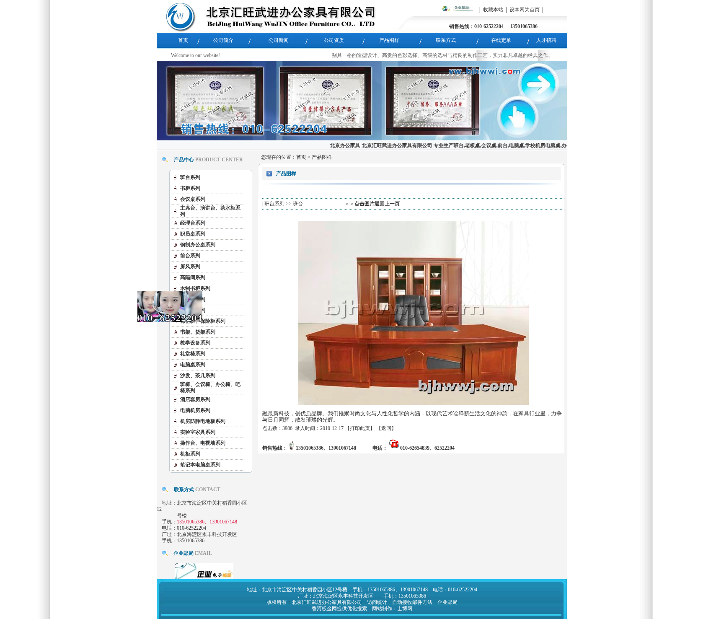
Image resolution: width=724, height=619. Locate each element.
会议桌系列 (192, 199)
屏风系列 (190, 266)
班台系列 (190, 177)
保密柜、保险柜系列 (202, 321)
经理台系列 (192, 223)
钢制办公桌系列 (197, 245)
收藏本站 (493, 10)
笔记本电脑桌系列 (200, 465)
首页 (301, 157)
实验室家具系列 (197, 432)
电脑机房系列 (195, 410)
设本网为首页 (524, 10)
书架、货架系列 (197, 332)
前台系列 (190, 256)
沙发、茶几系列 (197, 375)
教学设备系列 (195, 343)
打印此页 (360, 428)
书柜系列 (190, 188)
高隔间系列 (192, 277)
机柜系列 (190, 454)
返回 (386, 428)
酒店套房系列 (195, 399)
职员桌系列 (192, 234)
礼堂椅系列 (192, 354)
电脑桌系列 (192, 365)
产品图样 (322, 157)
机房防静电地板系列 (202, 421)
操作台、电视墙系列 (202, 443)
